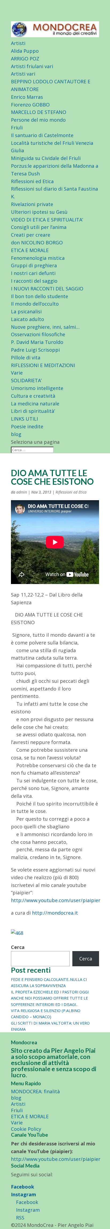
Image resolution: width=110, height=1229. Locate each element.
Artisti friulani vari (32, 66)
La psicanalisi (26, 311)
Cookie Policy (26, 1129)
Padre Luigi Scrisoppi (35, 350)
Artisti (18, 43)
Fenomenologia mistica (38, 258)
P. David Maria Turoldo (37, 342)
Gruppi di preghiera (34, 265)
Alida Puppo (25, 51)
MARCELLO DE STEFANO (38, 112)
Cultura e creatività (33, 396)
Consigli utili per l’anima (38, 227)
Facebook (22, 1186)
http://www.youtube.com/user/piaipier (55, 900)
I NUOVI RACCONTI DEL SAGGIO (47, 288)
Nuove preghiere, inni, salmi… (45, 327)
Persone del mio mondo (38, 120)
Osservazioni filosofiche (38, 334)
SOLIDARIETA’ (26, 380)
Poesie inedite (27, 426)
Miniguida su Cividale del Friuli (46, 158)
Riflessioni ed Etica (32, 181)
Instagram (23, 1194)
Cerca (18, 947)
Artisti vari (23, 74)
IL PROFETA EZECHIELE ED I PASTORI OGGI (50, 991)
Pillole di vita (25, 357)
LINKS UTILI (24, 419)
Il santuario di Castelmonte (42, 135)
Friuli (17, 127)
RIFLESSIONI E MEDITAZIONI (43, 365)
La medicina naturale (35, 403)
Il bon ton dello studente (39, 296)
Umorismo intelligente (37, 388)
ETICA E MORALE (30, 250)
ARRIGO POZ (25, 58)
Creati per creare (30, 235)
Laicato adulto (27, 319)
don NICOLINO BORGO (37, 242)
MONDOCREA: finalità (35, 1091)
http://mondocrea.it (55, 913)
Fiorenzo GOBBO (30, 104)
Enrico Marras (27, 97)
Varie (17, 372)
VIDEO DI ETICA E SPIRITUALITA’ (47, 219)
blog (16, 434)
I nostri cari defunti (33, 273)
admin (21, 492)
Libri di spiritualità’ (33, 411)
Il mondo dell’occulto (35, 304)
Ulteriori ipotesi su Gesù (39, 212)
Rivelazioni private (32, 204)
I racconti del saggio (34, 281)
